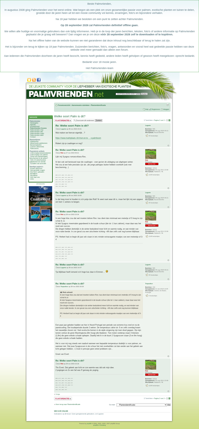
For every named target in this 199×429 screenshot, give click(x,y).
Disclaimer (34, 175)
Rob (62, 153)
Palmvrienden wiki (36, 131)
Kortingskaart (35, 126)
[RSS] (34, 81)
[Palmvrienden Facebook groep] (39, 81)
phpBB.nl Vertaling (99, 425)
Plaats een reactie (60, 119)
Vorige (58, 394)
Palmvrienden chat (36, 130)
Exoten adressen (36, 168)
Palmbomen (34, 141)
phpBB (89, 423)
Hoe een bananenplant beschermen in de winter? (39, 157)
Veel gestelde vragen (37, 170)
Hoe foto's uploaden (37, 172)
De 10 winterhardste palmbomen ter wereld (38, 161)
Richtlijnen (33, 174)
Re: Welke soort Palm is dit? (72, 125)
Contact (33, 137)
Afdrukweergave (167, 104)
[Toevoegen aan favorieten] (29, 81)
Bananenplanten (36, 145)
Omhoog (168, 145)
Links (32, 179)
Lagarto (63, 129)
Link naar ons (35, 177)
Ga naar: (112, 405)
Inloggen (166, 109)
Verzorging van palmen (40, 155)
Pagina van (159, 120)
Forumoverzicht (64, 105)
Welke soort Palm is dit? (69, 116)
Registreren (156, 109)
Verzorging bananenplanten (41, 153)
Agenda (33, 124)
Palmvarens (34, 148)
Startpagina (34, 123)
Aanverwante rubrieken (80, 105)
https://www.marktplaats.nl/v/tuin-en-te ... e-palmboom (78, 138)
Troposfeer (64, 286)
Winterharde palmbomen (38, 143)
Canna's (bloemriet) (37, 147)
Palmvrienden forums (38, 128)
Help (146, 109)
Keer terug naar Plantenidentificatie (68, 404)
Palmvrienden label (36, 135)
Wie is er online (61, 411)
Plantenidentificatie (98, 105)
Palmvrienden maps (37, 133)
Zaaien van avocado (39, 163)
